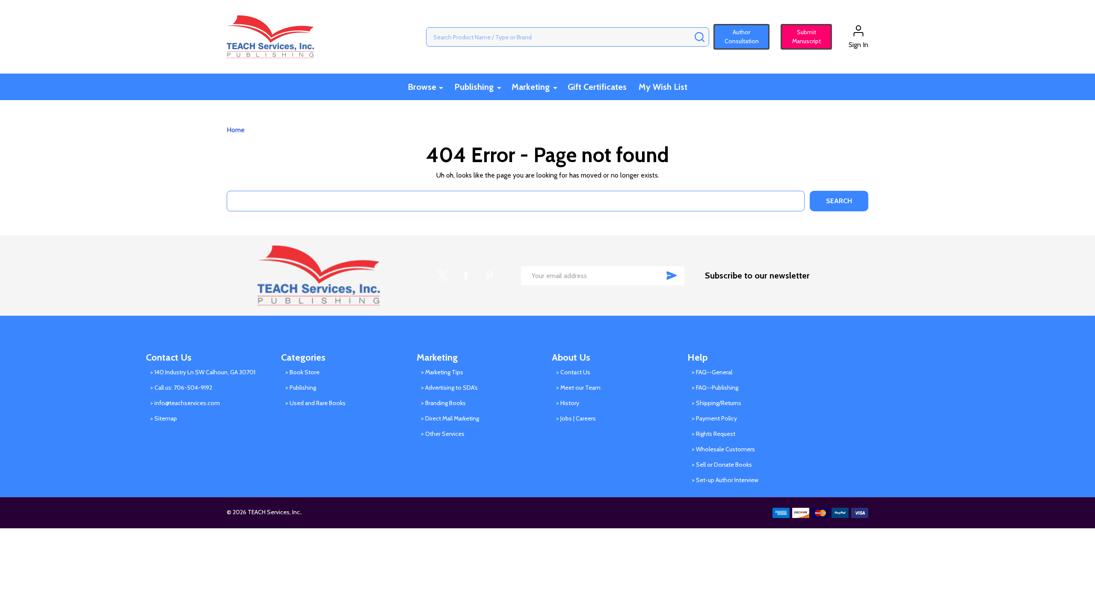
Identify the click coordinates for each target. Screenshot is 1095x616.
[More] (441, 87)
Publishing (474, 87)
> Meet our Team (578, 387)
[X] (442, 275)
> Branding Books (443, 403)
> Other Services (443, 434)
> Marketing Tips (442, 372)
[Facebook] (465, 275)
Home (236, 130)
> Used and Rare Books (315, 403)
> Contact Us (573, 372)
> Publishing (300, 387)
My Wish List (663, 87)
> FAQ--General (712, 372)
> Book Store (302, 372)
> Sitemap (163, 418)
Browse (422, 87)
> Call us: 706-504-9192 (181, 387)
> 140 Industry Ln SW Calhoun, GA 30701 (202, 372)
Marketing (531, 87)
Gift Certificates (597, 87)
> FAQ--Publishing (715, 387)
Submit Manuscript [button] (802, 36)
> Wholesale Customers (723, 449)
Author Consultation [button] (742, 36)
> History (567, 403)
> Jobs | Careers (576, 418)
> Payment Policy (714, 418)
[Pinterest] (488, 275)
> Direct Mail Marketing (450, 418)
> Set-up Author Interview (725, 480)
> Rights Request (713, 434)
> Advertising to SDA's (449, 387)
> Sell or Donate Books (722, 464)
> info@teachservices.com (185, 403)
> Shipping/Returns (716, 403)
